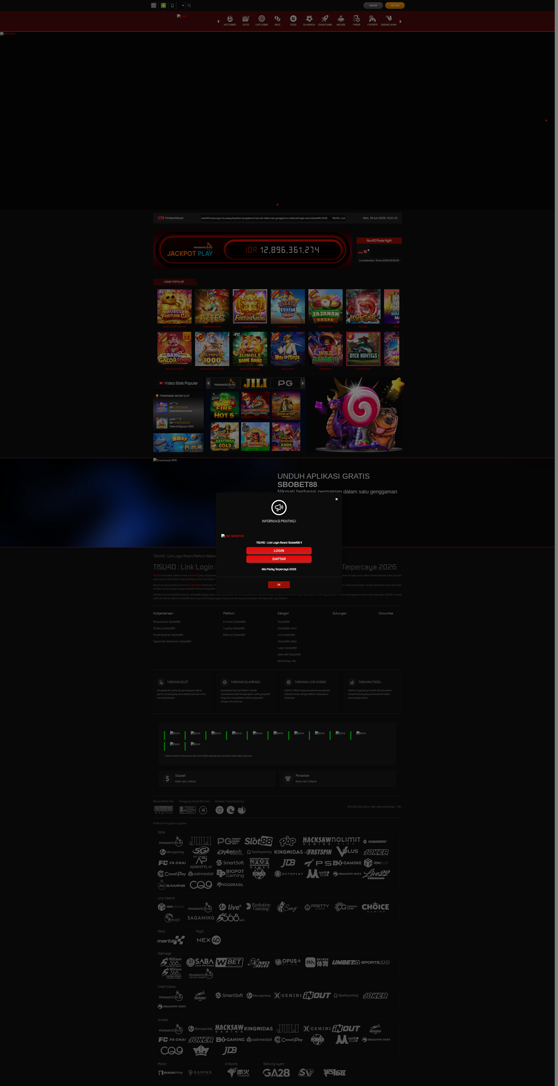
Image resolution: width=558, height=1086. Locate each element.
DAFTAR (279, 559)
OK (279, 585)
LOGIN (279, 550)
